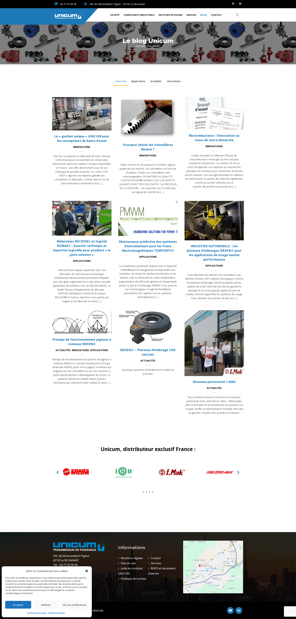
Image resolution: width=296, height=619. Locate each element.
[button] (86, 571)
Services (191, 14)
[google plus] (233, 3)
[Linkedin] (240, 3)
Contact (216, 14)
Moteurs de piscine (170, 14)
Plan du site (128, 563)
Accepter (18, 605)
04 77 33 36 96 (67, 4)
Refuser (46, 605)
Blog (203, 14)
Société (114, 14)
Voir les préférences (75, 605)
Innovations (174, 81)
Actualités (156, 81)
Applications (138, 81)
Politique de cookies (37, 612)
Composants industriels (139, 14)
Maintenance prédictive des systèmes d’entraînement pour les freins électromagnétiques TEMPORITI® (148, 246)
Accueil (140, 46)
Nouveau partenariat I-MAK (214, 382)
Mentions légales (56, 612)
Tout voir (120, 81)
